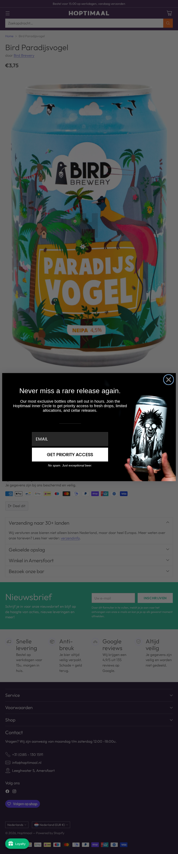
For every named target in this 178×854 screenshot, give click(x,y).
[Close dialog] (168, 380)
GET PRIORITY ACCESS (70, 455)
